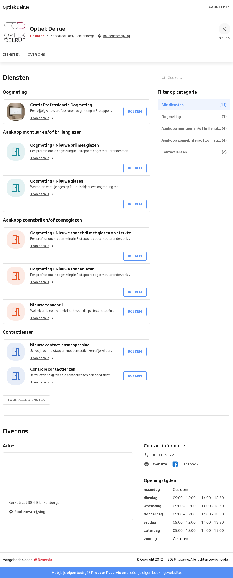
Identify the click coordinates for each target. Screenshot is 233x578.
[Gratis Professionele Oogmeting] (16, 111)
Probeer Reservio (106, 572)
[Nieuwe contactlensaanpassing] (16, 351)
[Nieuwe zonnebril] (16, 311)
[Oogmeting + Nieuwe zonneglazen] (16, 275)
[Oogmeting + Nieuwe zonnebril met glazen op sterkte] (16, 239)
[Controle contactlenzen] (16, 376)
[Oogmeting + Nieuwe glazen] (16, 187)
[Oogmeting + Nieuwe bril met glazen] (16, 152)
